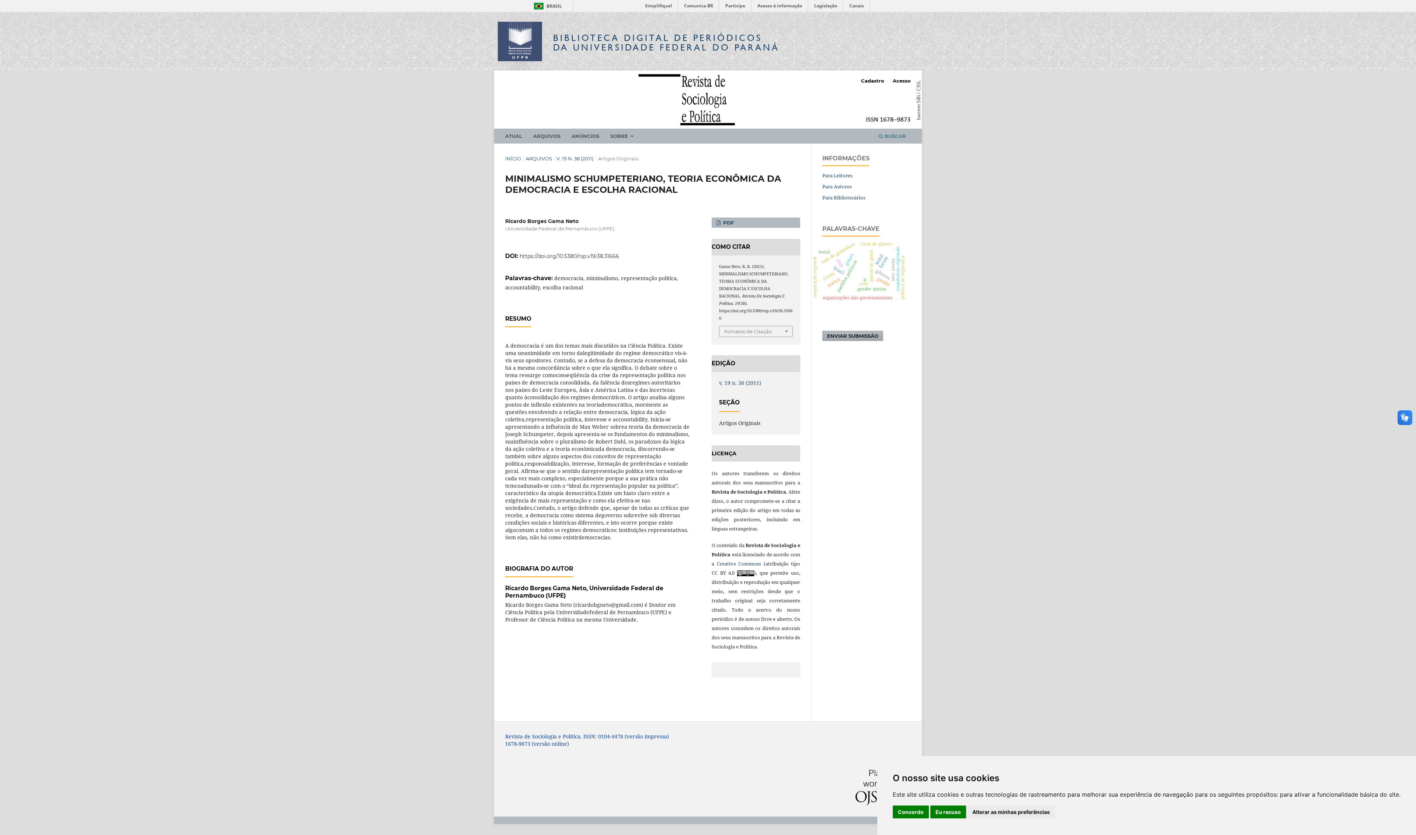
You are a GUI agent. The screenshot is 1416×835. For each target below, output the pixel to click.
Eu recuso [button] (948, 812)
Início (513, 158)
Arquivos (546, 136)
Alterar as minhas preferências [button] (1011, 812)
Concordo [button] (911, 812)
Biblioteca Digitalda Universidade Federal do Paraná (666, 42)
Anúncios (585, 136)
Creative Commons (739, 563)
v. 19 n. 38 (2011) (574, 158)
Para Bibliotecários (843, 197)
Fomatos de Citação (748, 331)
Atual (513, 136)
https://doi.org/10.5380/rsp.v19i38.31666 (569, 256)
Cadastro (872, 81)
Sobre (619, 136)
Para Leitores (837, 175)
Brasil (546, 6)
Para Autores (837, 186)
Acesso (902, 81)
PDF (728, 223)
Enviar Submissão (852, 336)
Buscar (894, 136)
